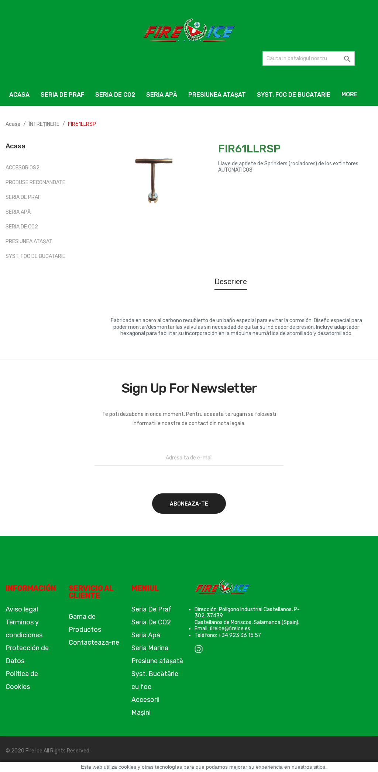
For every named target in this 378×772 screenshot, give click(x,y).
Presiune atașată (157, 661)
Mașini (141, 713)
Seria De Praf (151, 609)
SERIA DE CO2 (22, 227)
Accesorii (145, 700)
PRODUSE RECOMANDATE (35, 182)
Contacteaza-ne (94, 642)
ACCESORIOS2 (22, 168)
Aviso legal (22, 609)
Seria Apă (145, 635)
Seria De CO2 (151, 622)
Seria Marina (149, 648)
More (349, 94)
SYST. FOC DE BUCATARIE (35, 256)
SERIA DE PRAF (23, 197)
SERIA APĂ (18, 212)
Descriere (230, 281)
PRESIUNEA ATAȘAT (29, 241)
